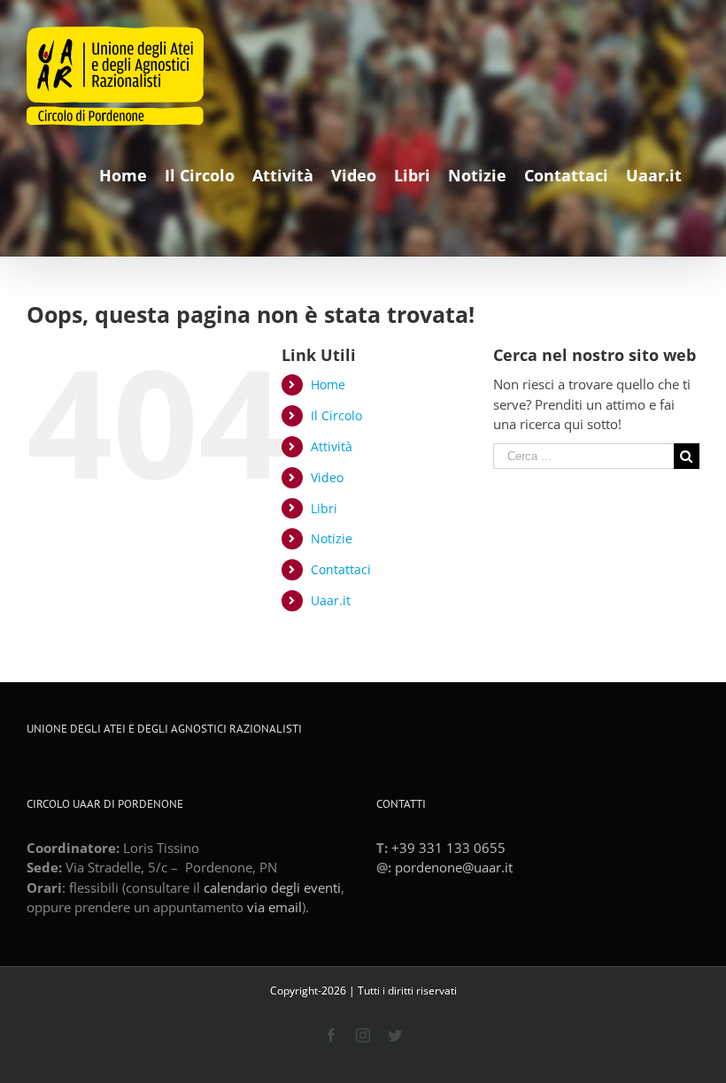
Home (328, 384)
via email (274, 907)
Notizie (331, 538)
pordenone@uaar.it (454, 867)
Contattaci (341, 569)
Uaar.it (331, 600)
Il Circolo (336, 415)
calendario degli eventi (272, 887)
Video (327, 477)
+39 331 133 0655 (448, 847)
